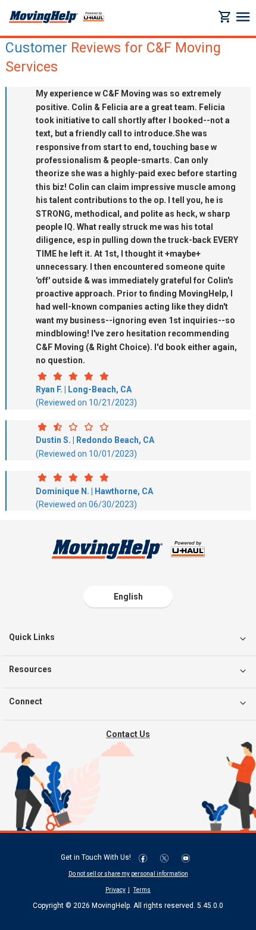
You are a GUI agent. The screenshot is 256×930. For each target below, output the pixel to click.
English (128, 596)
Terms (142, 890)
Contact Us (128, 734)
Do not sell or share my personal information (128, 873)
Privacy (115, 890)
